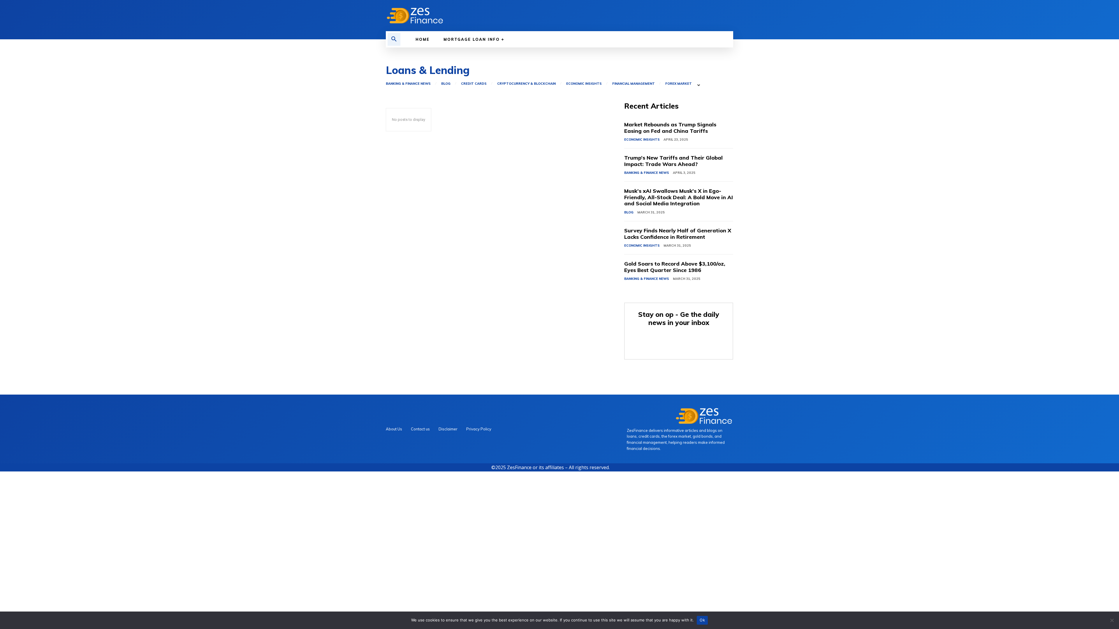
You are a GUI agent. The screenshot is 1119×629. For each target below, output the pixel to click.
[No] (1112, 620)
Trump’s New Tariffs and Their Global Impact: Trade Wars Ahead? (673, 160)
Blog (446, 83)
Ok (702, 620)
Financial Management (633, 83)
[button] (394, 39)
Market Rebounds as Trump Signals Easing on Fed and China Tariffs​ (670, 127)
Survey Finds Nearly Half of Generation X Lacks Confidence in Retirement (677, 233)
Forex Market (678, 83)
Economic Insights (584, 83)
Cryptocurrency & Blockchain (526, 83)
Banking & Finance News (408, 83)
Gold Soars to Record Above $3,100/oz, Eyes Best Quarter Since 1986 (674, 266)
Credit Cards (474, 83)
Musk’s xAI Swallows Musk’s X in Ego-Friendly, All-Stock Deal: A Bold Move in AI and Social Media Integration (678, 197)
